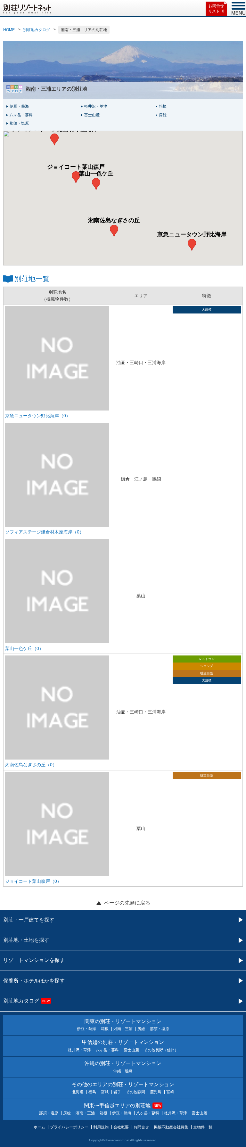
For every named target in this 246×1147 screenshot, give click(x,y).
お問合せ (141, 1127)
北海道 (78, 1092)
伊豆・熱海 (19, 106)
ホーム (39, 1127)
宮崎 (170, 1092)
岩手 (117, 1092)
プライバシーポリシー (69, 1127)
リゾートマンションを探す (34, 960)
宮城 (105, 1092)
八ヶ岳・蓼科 (21, 115)
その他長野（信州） (161, 1050)
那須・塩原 (19, 123)
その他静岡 (135, 1092)
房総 (163, 115)
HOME (9, 30)
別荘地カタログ (36, 30)
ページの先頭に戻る (127, 903)
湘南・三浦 (123, 1029)
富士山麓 (92, 115)
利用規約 (101, 1127)
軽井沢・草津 (95, 106)
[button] (192, 244)
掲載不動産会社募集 (171, 1127)
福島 (92, 1092)
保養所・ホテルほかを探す (34, 980)
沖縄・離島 (123, 1071)
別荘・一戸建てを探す (28, 920)
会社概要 (121, 1127)
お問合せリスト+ (216, 8)
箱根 (163, 106)
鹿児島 (155, 1092)
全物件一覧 (202, 1127)
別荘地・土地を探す (26, 940)
